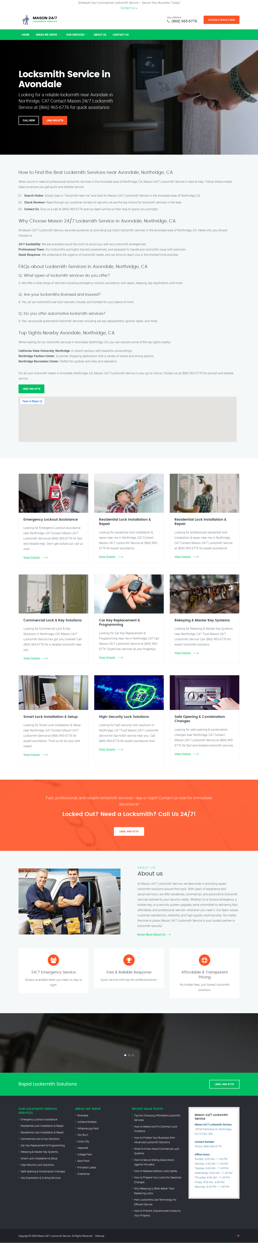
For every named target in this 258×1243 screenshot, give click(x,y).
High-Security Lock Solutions (37, 1165)
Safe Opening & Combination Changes (43, 1171)
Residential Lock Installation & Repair (42, 1126)
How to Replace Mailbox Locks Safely (155, 1171)
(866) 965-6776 (184, 21)
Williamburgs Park (88, 1128)
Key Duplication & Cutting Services (41, 1178)
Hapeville (82, 1148)
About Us (100, 34)
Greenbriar (83, 1174)
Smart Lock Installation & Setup (39, 1158)
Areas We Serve (46, 34)
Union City (83, 1141)
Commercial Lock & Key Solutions (40, 1139)
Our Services (75, 34)
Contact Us (128, 8)
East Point (83, 1161)
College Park (84, 1154)
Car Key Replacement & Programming (43, 1145)
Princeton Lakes (86, 1167)
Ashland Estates (87, 1122)
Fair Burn (82, 1135)
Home (25, 34)
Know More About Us (151, 934)
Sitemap (99, 1236)
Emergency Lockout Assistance (39, 1119)
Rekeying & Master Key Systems (39, 1152)
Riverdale (82, 1115)
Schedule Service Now (221, 19)
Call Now (29, 120)
